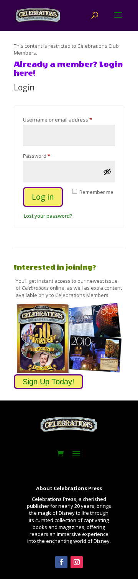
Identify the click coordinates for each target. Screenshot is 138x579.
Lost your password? (48, 215)
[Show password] (107, 171)
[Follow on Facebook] (61, 562)
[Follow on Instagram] (77, 562)
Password (47, 155)
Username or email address (68, 119)
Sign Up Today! (48, 381)
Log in (43, 197)
